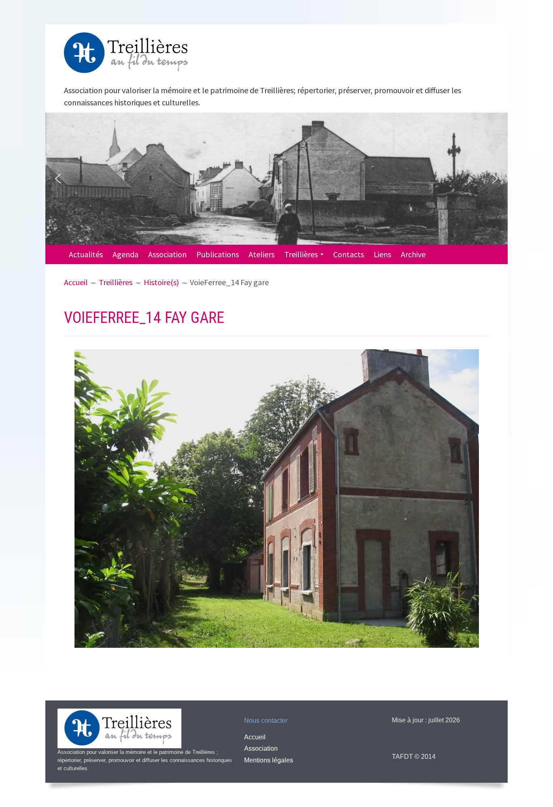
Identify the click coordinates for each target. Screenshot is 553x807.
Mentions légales (268, 760)
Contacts (348, 254)
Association (167, 254)
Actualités (86, 254)
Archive (413, 254)
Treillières (301, 254)
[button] (57, 178)
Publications (217, 254)
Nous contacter (265, 720)
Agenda (125, 254)
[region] (276, 179)
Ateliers (261, 254)
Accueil (255, 737)
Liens (382, 254)
